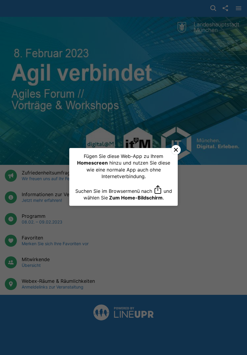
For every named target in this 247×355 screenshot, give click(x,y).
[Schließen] (176, 150)
